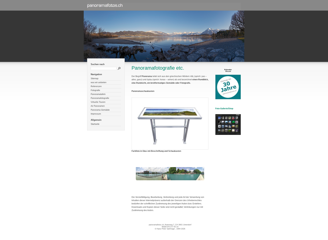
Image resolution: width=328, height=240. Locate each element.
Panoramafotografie (100, 98)
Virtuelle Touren (98, 102)
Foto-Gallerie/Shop (224, 108)
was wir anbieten (98, 82)
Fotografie (95, 90)
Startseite (95, 124)
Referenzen (96, 86)
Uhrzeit (228, 71)
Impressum (96, 114)
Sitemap (94, 78)
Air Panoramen (98, 106)
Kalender (228, 69)
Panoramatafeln (98, 94)
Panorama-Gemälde (100, 110)
